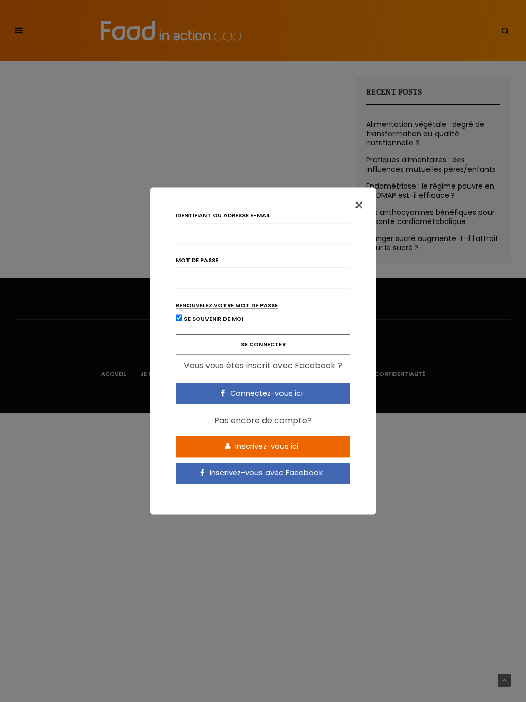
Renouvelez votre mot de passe (227, 305)
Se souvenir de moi (212, 319)
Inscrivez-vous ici (265, 446)
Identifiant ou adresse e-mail (223, 215)
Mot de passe (197, 260)
